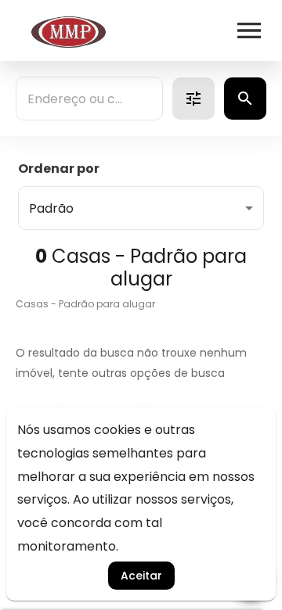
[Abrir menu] (249, 30)
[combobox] (89, 98)
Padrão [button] (51, 208)
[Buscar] (245, 98)
